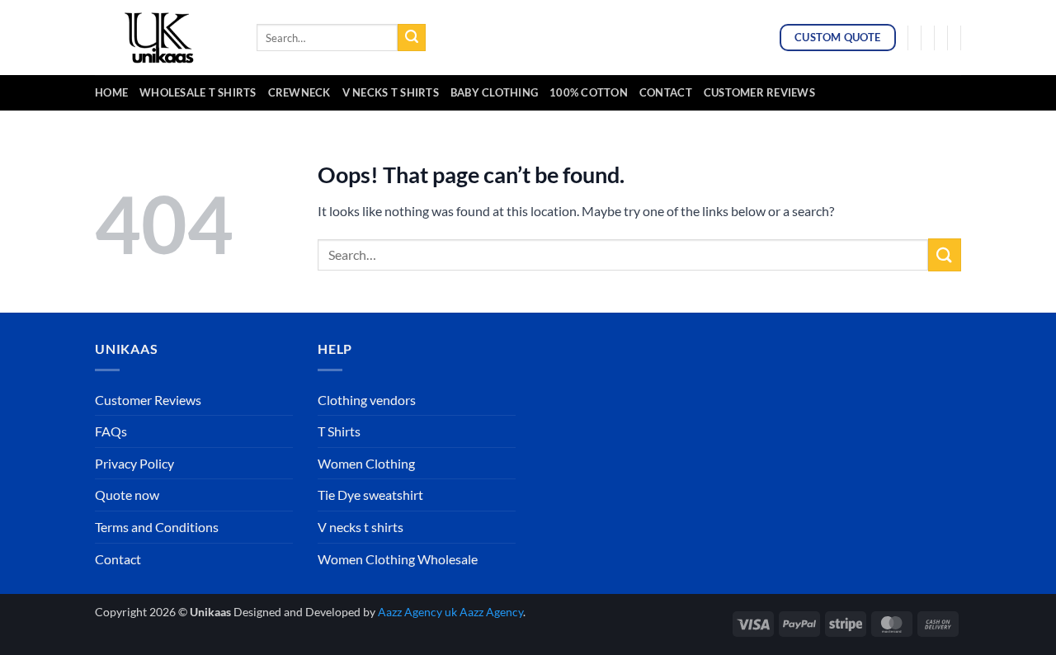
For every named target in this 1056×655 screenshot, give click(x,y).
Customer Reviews (759, 92)
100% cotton (588, 92)
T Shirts (339, 431)
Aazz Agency (491, 612)
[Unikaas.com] (163, 37)
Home (111, 92)
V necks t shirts (360, 527)
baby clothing (494, 92)
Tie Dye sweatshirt (370, 494)
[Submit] (412, 38)
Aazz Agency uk (417, 612)
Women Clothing (366, 463)
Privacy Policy (134, 463)
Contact (665, 92)
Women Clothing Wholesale (398, 559)
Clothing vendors (367, 400)
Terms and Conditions (157, 527)
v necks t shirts (390, 92)
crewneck (299, 92)
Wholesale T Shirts (198, 92)
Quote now (127, 494)
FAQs (111, 431)
